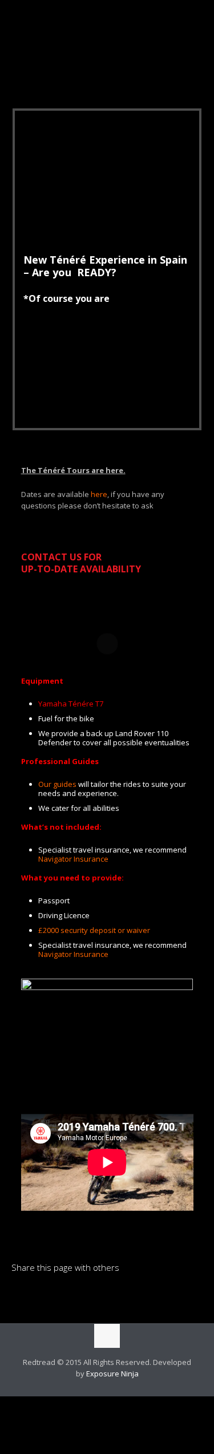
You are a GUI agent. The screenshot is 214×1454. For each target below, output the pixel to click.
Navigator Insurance (73, 859)
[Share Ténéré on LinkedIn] (20, 1295)
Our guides (57, 784)
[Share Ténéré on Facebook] (39, 1295)
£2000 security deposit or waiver (94, 930)
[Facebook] (100, 1390)
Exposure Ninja (112, 1373)
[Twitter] (115, 1390)
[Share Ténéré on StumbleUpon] (97, 1295)
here (99, 494)
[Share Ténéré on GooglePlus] (117, 1295)
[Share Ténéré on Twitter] (58, 1295)
